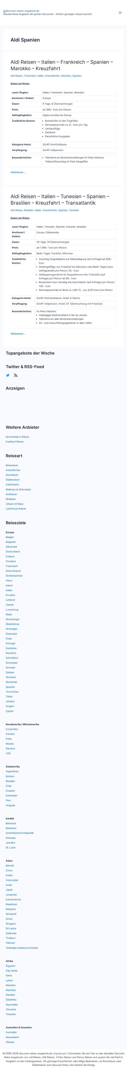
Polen (9, 638)
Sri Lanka (11, 928)
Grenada (10, 837)
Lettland (10, 599)
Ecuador (10, 790)
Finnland (11, 561)
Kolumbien (12, 795)
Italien (40, 75)
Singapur (11, 923)
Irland (9, 580)
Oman (9, 918)
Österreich (11, 633)
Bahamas (11, 823)
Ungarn (10, 706)
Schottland (12, 657)
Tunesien (74, 210)
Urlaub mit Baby (14, 503)
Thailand (10, 938)
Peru (8, 800)
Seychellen (12, 1004)
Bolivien (10, 776)
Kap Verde (11, 970)
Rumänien (11, 648)
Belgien (10, 537)
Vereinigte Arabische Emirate (22, 947)
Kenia (9, 975)
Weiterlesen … (18, 172)
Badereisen (12, 465)
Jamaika (10, 842)
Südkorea (11, 933)
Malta (9, 614)
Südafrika (11, 999)
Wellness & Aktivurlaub (18, 489)
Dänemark (11, 546)
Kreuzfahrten (52, 75)
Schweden (12, 662)
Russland (11, 653)
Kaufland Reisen (15, 441)
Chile (8, 785)
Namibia (10, 994)
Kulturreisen (12, 484)
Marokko (66, 75)
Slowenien (11, 682)
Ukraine (10, 701)
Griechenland (13, 570)
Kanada (10, 733)
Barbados (11, 828)
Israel (9, 884)
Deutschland (13, 551)
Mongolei (11, 913)
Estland (10, 556)
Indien (9, 875)
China (9, 870)
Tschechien (12, 691)
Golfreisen (11, 494)
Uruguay (10, 805)
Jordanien (11, 894)
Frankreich (30, 75)
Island (9, 585)
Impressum (59, 1053)
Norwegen (12, 628)
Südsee (10, 1042)
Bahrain (10, 865)
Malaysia (11, 909)
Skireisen (11, 499)
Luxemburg (12, 609)
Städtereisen (13, 479)
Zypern (10, 711)
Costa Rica (12, 729)
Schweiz (10, 667)
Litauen (10, 604)
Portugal (10, 643)
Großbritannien (14, 575)
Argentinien (12, 771)
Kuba (9, 738)
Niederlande (12, 624)
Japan (9, 889)
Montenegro (13, 619)
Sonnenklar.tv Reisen (17, 436)
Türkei (9, 696)
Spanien (77, 75)
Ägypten (10, 965)
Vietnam (10, 942)
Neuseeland (12, 1037)
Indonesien (12, 880)
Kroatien (10, 595)
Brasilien (28, 210)
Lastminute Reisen (16, 508)
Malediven (11, 904)
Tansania (11, 1009)
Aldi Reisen (17, 75)
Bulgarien (11, 541)
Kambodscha (13, 899)
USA (8, 753)
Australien (11, 1032)
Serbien (10, 672)
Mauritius (11, 990)
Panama (10, 748)
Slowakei (11, 677)
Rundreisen (12, 474)
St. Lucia (10, 847)
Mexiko (10, 743)
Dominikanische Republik (20, 832)
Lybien (9, 980)
